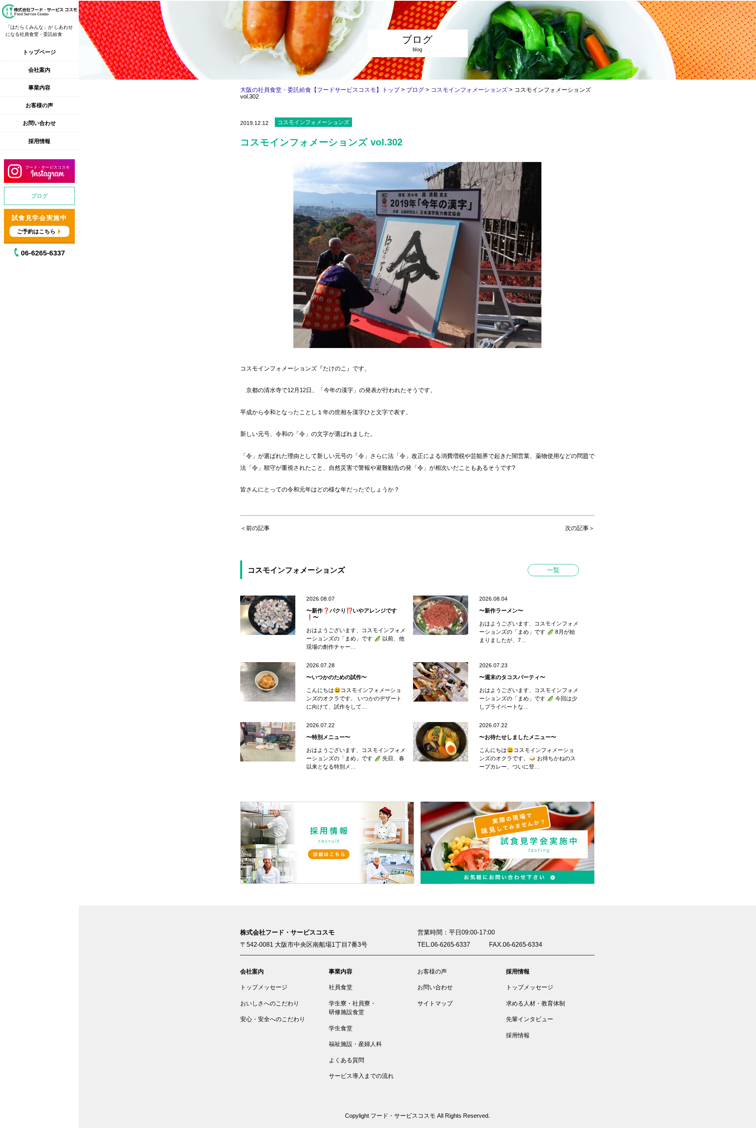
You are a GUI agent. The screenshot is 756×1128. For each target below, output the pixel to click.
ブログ (39, 196)
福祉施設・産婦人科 (355, 1044)
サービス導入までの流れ (361, 1075)
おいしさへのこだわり (269, 1003)
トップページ (39, 52)
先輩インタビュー (529, 1019)
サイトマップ (435, 1003)
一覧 (553, 570)
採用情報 (39, 141)
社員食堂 (340, 987)
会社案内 (39, 70)
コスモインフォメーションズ (313, 122)
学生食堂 (340, 1028)
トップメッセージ (263, 987)
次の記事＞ (580, 528)
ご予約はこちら (36, 231)
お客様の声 (39, 105)
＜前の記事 (255, 528)
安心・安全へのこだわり (272, 1019)
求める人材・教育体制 (535, 1003)
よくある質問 (346, 1060)
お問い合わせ (39, 123)
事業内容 (39, 87)
